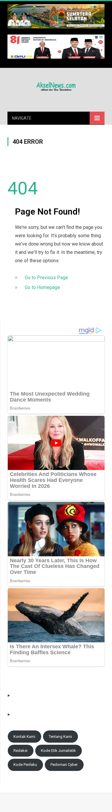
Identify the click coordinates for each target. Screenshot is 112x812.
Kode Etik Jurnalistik (58, 750)
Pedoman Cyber (64, 764)
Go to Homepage (42, 287)
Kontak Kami (24, 736)
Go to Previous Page (46, 277)
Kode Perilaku (25, 764)
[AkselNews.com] (56, 85)
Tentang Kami (60, 736)
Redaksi (20, 750)
